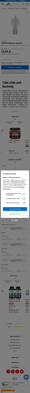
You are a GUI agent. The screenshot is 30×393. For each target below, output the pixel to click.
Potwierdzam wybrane (15, 214)
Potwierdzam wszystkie (15, 209)
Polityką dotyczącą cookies (17, 181)
